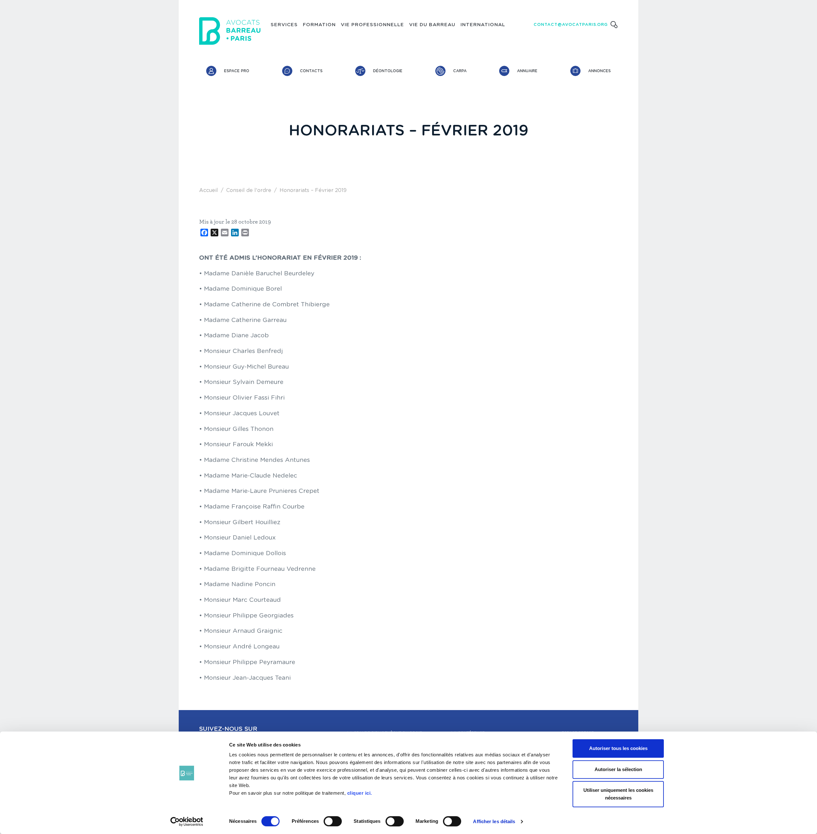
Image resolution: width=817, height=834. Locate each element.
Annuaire (527, 71)
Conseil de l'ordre (248, 190)
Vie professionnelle (372, 25)
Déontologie (387, 71)
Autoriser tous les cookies (618, 748)
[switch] (333, 821)
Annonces (599, 71)
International (483, 25)
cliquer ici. (359, 793)
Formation (319, 25)
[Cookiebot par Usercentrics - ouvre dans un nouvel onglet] (187, 821)
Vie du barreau (432, 25)
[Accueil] (229, 31)
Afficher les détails (494, 821)
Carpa (460, 71)
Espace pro (236, 71)
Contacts (311, 71)
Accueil (208, 190)
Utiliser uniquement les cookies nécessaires (618, 793)
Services (284, 25)
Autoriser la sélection (618, 769)
